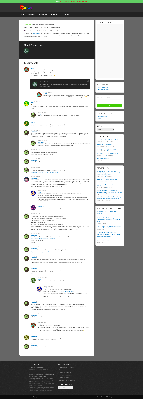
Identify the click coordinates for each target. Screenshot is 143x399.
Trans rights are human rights (67, 380)
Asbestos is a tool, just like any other (107, 179)
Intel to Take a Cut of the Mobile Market (108, 140)
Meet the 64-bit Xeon (103, 158)
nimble (39, 192)
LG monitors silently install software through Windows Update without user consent (109, 197)
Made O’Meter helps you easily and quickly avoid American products (109, 227)
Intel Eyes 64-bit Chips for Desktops (107, 149)
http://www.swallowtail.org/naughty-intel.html (43, 238)
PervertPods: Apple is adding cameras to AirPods (108, 185)
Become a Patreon (103, 87)
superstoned (34, 178)
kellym (34, 30)
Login (99, 118)
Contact (66, 14)
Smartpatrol (34, 336)
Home (23, 14)
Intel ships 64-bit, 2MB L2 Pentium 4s (107, 153)
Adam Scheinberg (49, 374)
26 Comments (54, 30)
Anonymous (41, 114)
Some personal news (103, 241)
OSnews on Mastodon (65, 372)
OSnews (31, 397)
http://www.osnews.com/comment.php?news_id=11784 (45, 172)
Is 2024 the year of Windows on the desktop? (107, 212)
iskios (39, 279)
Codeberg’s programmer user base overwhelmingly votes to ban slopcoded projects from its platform (108, 172)
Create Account (102, 116)
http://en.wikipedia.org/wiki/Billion (65, 291)
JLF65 (32, 68)
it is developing (37, 33)
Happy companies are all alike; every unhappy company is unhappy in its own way (109, 191)
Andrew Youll (43, 83)
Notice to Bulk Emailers (65, 375)
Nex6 (32, 102)
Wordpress (43, 376)
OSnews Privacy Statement (36, 367)
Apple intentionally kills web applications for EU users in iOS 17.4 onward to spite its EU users (109, 219)
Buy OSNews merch (103, 89)
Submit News (55, 14)
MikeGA (33, 122)
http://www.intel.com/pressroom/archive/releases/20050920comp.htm (49, 251)
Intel (30, 24)
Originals (31, 14)
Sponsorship (43, 14)
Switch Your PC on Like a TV (105, 144)
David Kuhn (41, 206)
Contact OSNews (64, 377)
